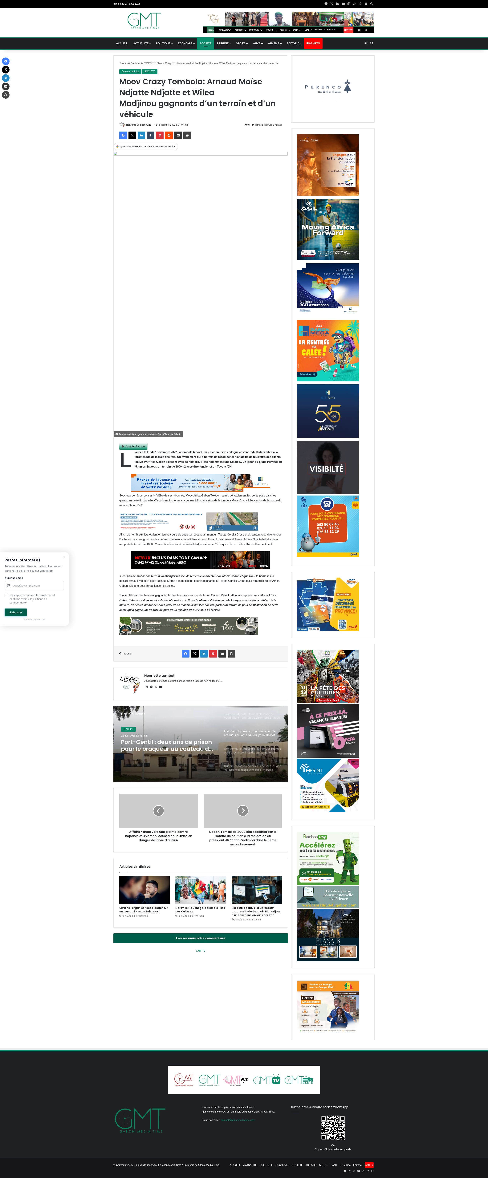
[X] (155, 687)
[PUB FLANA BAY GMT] (328, 960)
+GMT (256, 43)
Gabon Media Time (170, 1165)
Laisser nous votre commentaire (200, 938)
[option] (200, 744)
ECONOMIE (185, 43)
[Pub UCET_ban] (188, 529)
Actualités (137, 63)
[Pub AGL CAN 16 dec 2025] (328, 259)
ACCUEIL (122, 43)
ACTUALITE (140, 43)
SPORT (240, 43)
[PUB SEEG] (328, 556)
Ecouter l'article (135, 446)
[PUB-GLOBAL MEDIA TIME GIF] (328, 493)
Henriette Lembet (135, 125)
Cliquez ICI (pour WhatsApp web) (333, 1149)
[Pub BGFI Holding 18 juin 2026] (328, 437)
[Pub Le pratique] (328, 907)
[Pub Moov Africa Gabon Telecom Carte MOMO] (328, 630)
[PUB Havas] (328, 315)
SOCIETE (205, 43)
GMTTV (315, 43)
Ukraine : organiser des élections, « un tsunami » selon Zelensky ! (143, 909)
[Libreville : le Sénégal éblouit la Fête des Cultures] (200, 890)
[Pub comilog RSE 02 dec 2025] (328, 194)
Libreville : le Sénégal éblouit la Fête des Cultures (200, 909)
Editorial (294, 43)
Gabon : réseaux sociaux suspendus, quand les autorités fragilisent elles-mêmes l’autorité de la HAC (167, 745)
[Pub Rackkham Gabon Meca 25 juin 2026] (328, 380)
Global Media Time (208, 1165)
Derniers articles (130, 71)
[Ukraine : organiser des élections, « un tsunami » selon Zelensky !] (144, 890)
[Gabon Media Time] (144, 20)
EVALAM (41, 619)
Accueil (126, 63)
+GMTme (273, 43)
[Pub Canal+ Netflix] (200, 568)
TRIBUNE (223, 43)
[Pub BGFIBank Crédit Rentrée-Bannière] (200, 490)
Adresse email (14, 578)
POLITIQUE (163, 43)
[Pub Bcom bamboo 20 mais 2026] (328, 884)
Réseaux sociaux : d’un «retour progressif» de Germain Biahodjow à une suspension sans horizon (256, 911)
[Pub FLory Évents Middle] (188, 633)
